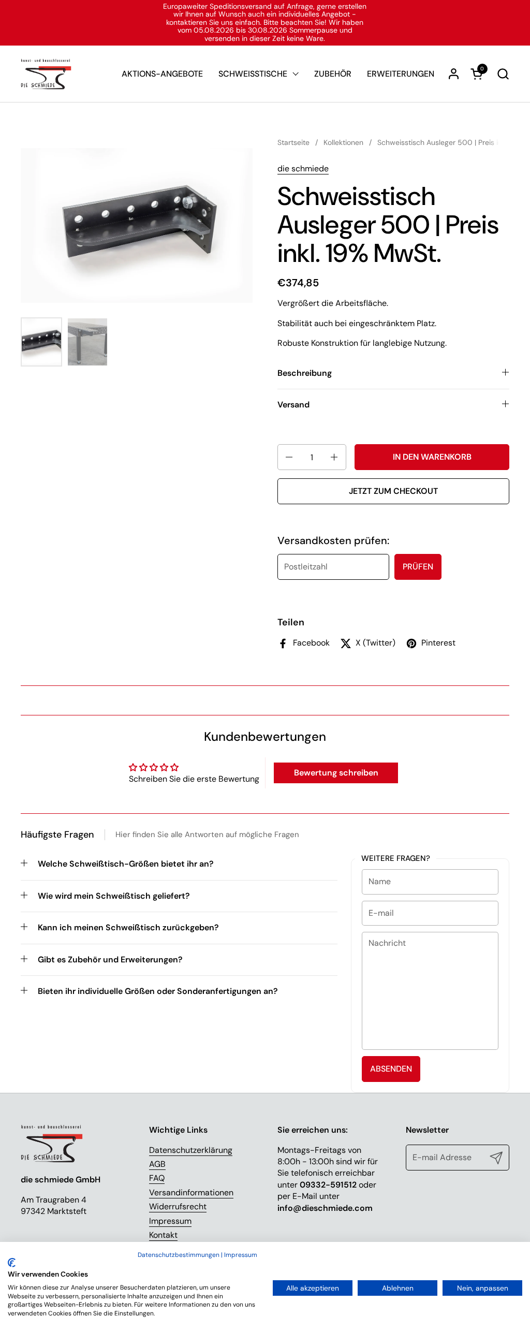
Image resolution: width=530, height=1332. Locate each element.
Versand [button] (293, 404)
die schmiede (303, 168)
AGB (157, 1164)
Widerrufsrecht (178, 1206)
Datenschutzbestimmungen (178, 1255)
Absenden (391, 1068)
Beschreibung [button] (304, 373)
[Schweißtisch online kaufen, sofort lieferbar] (46, 74)
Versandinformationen (191, 1192)
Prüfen (418, 566)
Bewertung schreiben (336, 772)
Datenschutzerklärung (190, 1150)
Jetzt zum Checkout (393, 491)
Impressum (170, 1221)
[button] (502, 73)
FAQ (157, 1178)
